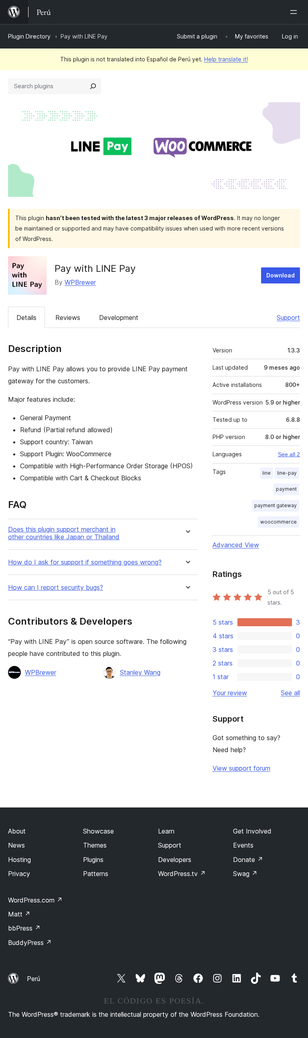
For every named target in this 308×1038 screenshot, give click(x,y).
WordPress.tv (182, 874)
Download (280, 275)
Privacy (19, 874)
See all (290, 693)
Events (243, 845)
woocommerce (278, 522)
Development (118, 318)
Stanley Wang (140, 672)
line (266, 473)
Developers (174, 860)
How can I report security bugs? (55, 587)
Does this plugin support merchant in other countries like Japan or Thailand (64, 533)
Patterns (95, 874)
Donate (248, 860)
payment (286, 489)
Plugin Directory (29, 36)
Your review (230, 693)
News (16, 845)
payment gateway (275, 505)
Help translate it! (226, 59)
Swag (245, 874)
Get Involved (252, 831)
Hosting (19, 860)
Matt (19, 914)
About (17, 831)
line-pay (287, 473)
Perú (33, 979)
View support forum (241, 768)
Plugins (93, 860)
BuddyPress (30, 943)
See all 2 (289, 454)
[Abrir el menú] (295, 12)
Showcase (98, 831)
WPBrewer (80, 282)
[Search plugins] (93, 86)
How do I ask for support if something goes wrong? (85, 562)
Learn (166, 831)
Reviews (67, 318)
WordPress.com (35, 900)
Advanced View (236, 545)
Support (288, 318)
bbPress (24, 928)
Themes (95, 845)
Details (26, 318)
